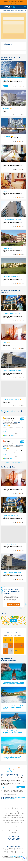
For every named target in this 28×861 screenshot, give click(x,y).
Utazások (5, 10)
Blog (16, 826)
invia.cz (11, 856)
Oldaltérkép (13, 832)
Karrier (23, 830)
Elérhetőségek (8, 829)
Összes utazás (6, 807)
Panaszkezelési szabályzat (17, 817)
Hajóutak (14, 808)
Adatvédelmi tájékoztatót (9, 798)
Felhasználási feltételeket (19, 797)
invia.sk (15, 856)
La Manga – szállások (9, 411)
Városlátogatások (6, 808)
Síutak (18, 808)
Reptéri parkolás (15, 820)
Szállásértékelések (15, 822)
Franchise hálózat (15, 830)
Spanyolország (11, 10)
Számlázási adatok (13, 815)
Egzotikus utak (15, 807)
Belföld (23, 808)
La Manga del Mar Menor (19, 10)
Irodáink (15, 829)
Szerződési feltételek (8, 813)
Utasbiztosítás (6, 820)
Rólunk (20, 829)
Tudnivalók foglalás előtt (18, 812)
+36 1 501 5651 (13, 839)
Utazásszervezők (6, 830)
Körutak (22, 807)
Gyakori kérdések (6, 812)
